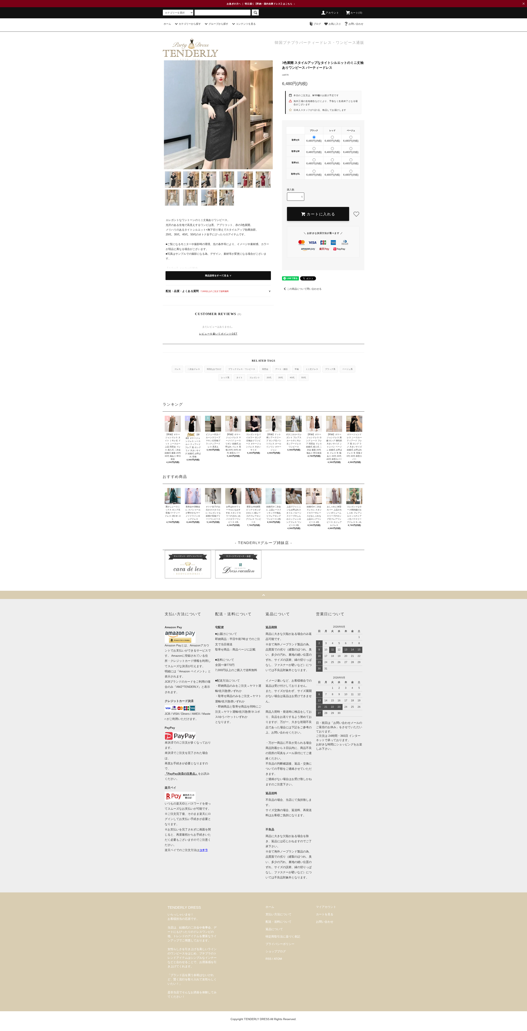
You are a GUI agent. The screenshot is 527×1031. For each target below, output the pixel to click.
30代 (280, 377)
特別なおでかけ (214, 369)
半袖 (297, 369)
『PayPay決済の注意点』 (181, 773)
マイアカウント (326, 906)
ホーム (167, 23)
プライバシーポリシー (280, 944)
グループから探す (218, 23)
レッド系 (225, 377)
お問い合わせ (356, 23)
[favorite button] (356, 214)
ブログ (317, 23)
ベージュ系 (347, 369)
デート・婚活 (281, 369)
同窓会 (265, 369)
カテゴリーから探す (190, 23)
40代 (292, 377)
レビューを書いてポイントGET (218, 333)
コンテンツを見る (246, 23)
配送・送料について (278, 921)
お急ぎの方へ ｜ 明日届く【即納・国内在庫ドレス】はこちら (261, 3)
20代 (269, 377)
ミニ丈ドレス (312, 369)
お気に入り (335, 23)
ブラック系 (330, 369)
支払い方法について (278, 914)
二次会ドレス (194, 369)
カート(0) (356, 12)
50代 (303, 377)
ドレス (177, 369)
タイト (239, 377)
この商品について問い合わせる (304, 288)
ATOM (278, 958)
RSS (268, 958)
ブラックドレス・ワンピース (241, 369)
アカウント (332, 12)
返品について (274, 929)
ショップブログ (276, 951)
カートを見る (324, 914)
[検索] (255, 12)
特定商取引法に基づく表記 (283, 936)
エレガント (255, 377)
